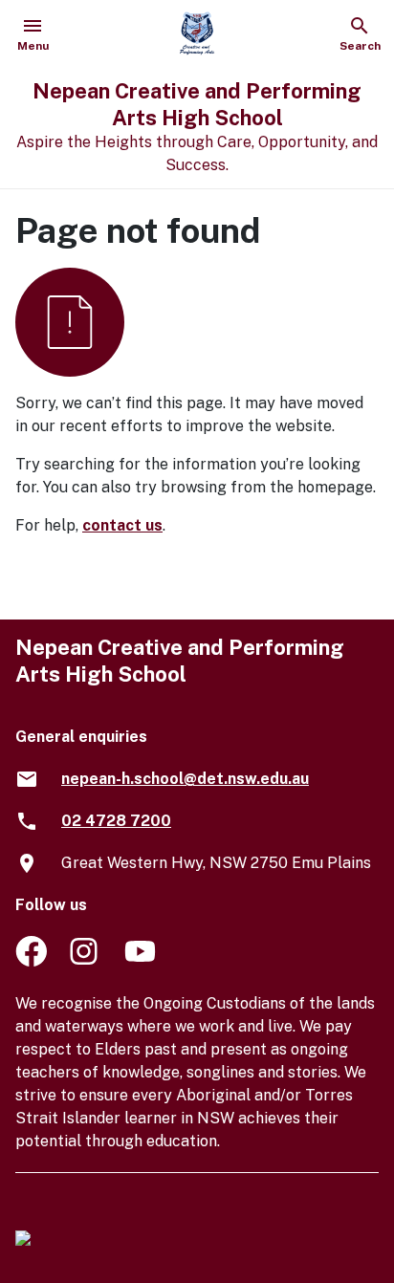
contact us (122, 525)
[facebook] (31, 961)
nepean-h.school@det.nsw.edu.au (185, 779)
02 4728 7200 (116, 821)
